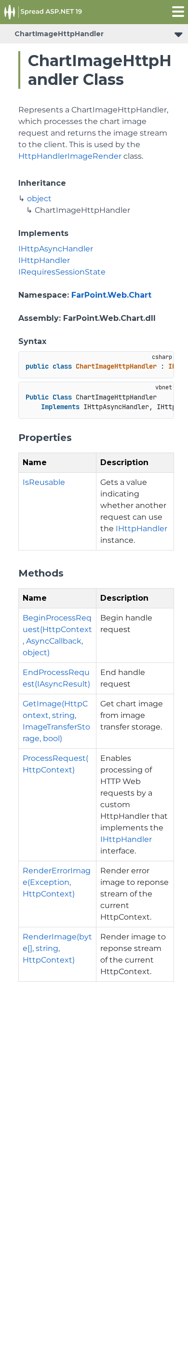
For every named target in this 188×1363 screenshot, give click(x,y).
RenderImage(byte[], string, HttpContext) (57, 948)
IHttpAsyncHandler (55, 248)
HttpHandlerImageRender (69, 156)
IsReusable (44, 482)
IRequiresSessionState (62, 271)
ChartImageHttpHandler (59, 33)
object (39, 198)
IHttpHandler (44, 260)
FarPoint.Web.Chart (111, 295)
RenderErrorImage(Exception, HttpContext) (57, 882)
